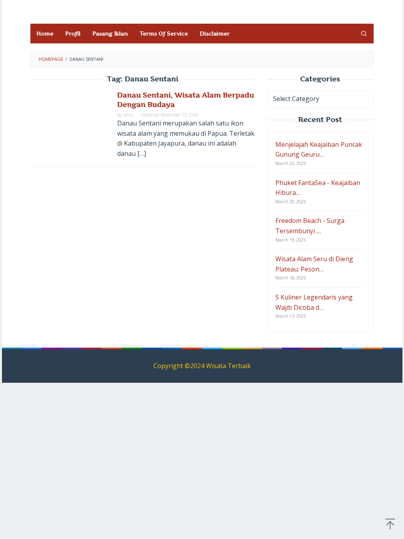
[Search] (364, 33)
